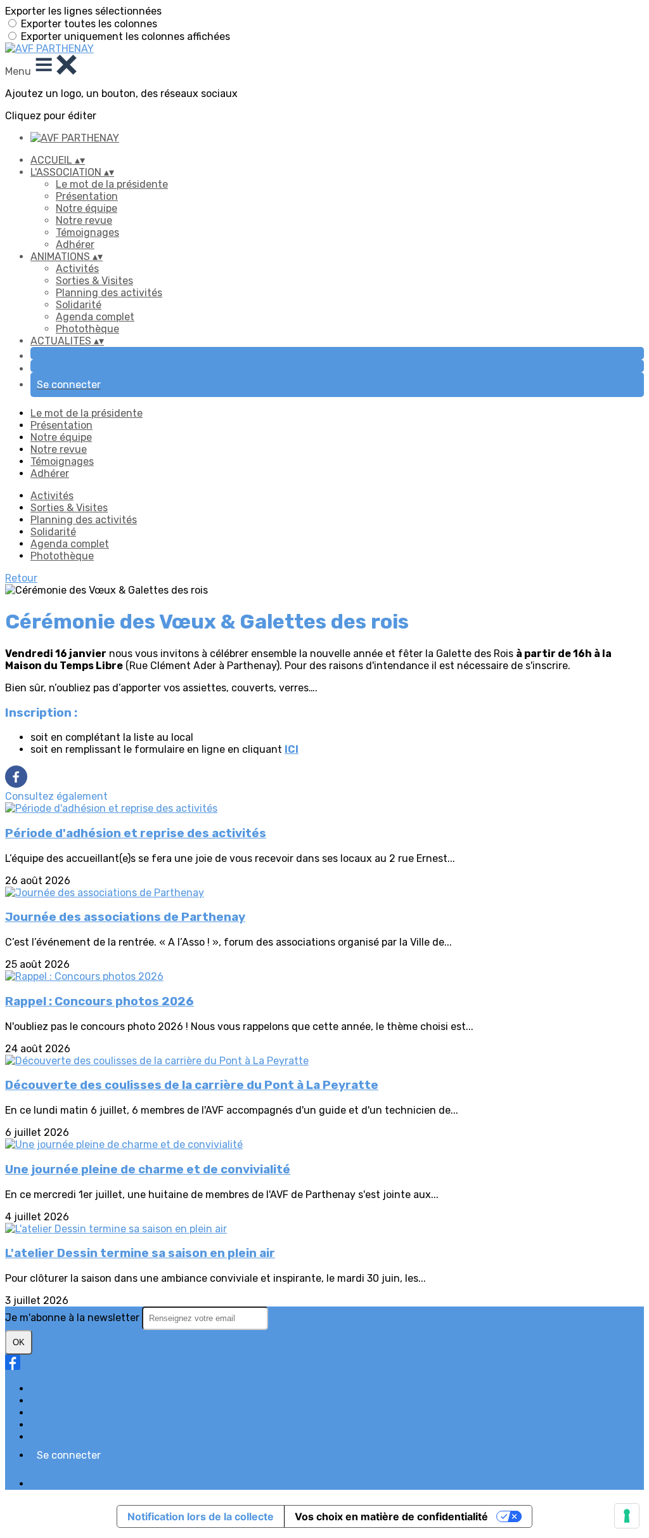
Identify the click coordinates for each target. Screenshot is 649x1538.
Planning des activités (109, 293)
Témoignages (87, 232)
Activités (77, 269)
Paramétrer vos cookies (85, 1437)
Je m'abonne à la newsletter (73, 1318)
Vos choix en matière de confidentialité (391, 1516)
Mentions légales (70, 1413)
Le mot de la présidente (112, 184)
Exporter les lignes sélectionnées (83, 11)
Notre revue (84, 220)
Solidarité (78, 305)
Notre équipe (86, 208)
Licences (51, 1401)
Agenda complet (95, 317)
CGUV (44, 1425)
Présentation (87, 196)
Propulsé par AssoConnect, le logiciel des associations (158, 1484)
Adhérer (75, 244)
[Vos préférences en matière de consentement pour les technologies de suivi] (627, 1516)
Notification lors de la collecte (200, 1516)
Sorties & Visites (94, 281)
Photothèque (87, 329)
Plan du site (58, 1389)
